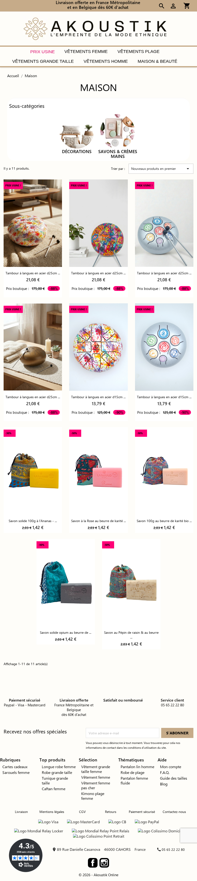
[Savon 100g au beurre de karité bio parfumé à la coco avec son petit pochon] (164, 471)
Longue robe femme (59, 766)
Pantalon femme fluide (134, 780)
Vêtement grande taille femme (95, 769)
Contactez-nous (174, 811)
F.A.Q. (164, 772)
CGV (82, 811)
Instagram (104, 863)
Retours (110, 811)
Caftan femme (53, 788)
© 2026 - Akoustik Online (98, 874)
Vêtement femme (95, 777)
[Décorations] (77, 130)
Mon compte (170, 766)
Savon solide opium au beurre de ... (65, 632)
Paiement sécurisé (142, 811)
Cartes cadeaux (14, 766)
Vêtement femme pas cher (95, 785)
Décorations (77, 151)
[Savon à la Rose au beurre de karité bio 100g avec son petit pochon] (98, 471)
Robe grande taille (57, 772)
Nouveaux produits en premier (161, 169)
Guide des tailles (173, 778)
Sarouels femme (16, 772)
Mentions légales (51, 811)
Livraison (21, 811)
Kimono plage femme (92, 796)
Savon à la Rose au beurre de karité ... (98, 520)
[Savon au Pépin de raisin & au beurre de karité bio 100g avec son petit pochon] (131, 582)
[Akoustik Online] (95, 28)
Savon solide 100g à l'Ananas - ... (33, 520)
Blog (163, 783)
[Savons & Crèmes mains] (118, 130)
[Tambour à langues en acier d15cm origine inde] (98, 347)
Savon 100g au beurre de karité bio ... (164, 520)
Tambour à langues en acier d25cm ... (33, 273)
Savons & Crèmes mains (117, 154)
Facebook (93, 863)
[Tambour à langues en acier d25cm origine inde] (33, 223)
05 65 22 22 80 (173, 849)
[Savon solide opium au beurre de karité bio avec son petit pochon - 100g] (66, 582)
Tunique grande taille (55, 780)
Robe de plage (132, 772)
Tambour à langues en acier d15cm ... (98, 397)
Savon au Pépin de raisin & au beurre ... (131, 634)
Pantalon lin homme (137, 766)
